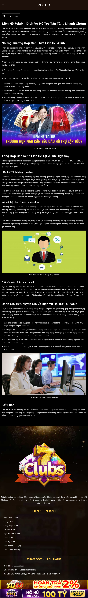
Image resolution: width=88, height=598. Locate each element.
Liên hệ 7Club (7, 410)
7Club (33, 51)
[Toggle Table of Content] (15, 16)
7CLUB (44, 5)
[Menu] (3, 5)
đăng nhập (24, 87)
